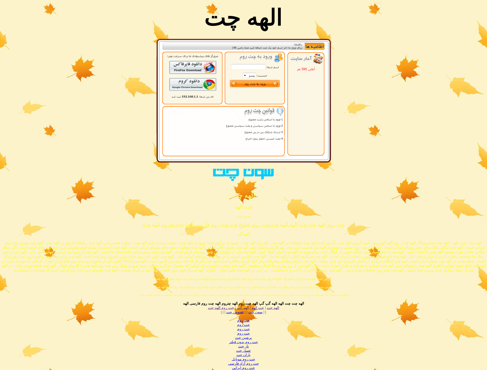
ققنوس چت (235, 312)
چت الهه (258, 308)
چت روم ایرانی (243, 368)
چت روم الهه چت (221, 308)
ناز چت (243, 346)
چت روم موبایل (243, 359)
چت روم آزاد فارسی (243, 363)
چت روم (243, 320)
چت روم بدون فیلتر (243, 342)
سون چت (243, 216)
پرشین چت (243, 338)
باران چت (243, 355)
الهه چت (273, 308)
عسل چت (243, 351)
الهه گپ (243, 308)
